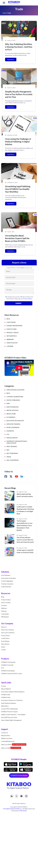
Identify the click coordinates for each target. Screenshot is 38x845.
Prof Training (12, 446)
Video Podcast (12, 343)
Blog (8, 319)
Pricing (3, 686)
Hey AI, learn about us (19, 803)
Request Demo (5, 735)
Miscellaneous (12, 438)
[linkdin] (11, 796)
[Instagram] (26, 796)
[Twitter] (16, 796)
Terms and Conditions (7, 632)
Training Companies (7, 584)
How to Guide (12, 329)
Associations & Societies (15, 390)
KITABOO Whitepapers (14, 325)
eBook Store (11, 414)
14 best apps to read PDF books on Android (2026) (25, 551)
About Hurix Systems (7, 630)
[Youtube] (21, 796)
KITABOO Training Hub (8, 662)
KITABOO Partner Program (9, 711)
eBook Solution (12, 410)
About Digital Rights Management (11, 720)
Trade (9, 457)
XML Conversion (13, 460)
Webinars (10, 339)
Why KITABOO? (6, 689)
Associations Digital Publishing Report (12, 692)
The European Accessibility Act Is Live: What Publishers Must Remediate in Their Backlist (25, 525)
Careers (3, 650)
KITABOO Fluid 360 (7, 665)
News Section (5, 644)
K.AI (2, 668)
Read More (10, 59)
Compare (10, 346)
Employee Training (13, 424)
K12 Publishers (5, 575)
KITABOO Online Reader (19, 775)
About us (4, 627)
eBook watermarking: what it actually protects (25, 495)
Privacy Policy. (27, 298)
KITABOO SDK (5, 694)
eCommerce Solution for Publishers (12, 700)
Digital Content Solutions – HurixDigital (13, 714)
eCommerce (11, 417)
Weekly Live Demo (6, 738)
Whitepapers (5, 617)
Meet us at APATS (13, 744)
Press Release (5, 641)
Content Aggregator (7, 581)
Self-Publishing (12, 453)
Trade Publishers (6, 586)
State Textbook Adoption (8, 703)
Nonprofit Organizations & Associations (17, 442)
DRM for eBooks (13, 407)
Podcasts (4, 611)
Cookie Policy (5, 638)
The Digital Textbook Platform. (12, 808)
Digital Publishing (13, 400)
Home (4, 13)
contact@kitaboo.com (7, 741)
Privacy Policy (5, 635)
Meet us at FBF (10, 748)
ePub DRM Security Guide (9, 717)
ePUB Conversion (13, 427)
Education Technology (15, 420)
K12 (8, 434)
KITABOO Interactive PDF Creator (11, 673)
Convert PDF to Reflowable (9, 709)
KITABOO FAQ (5, 697)
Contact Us (4, 732)
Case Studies (11, 322)
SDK (8, 450)
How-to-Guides (6, 602)
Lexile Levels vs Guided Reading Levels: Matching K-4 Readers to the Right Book (25, 510)
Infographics (12, 336)
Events (3, 647)
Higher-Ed (10, 431)
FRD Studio (23, 810)
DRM (8, 403)
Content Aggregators (15, 396)
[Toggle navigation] (4, 2)
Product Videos (12, 332)
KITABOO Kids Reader (8, 671)
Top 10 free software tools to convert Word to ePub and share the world (25, 539)
